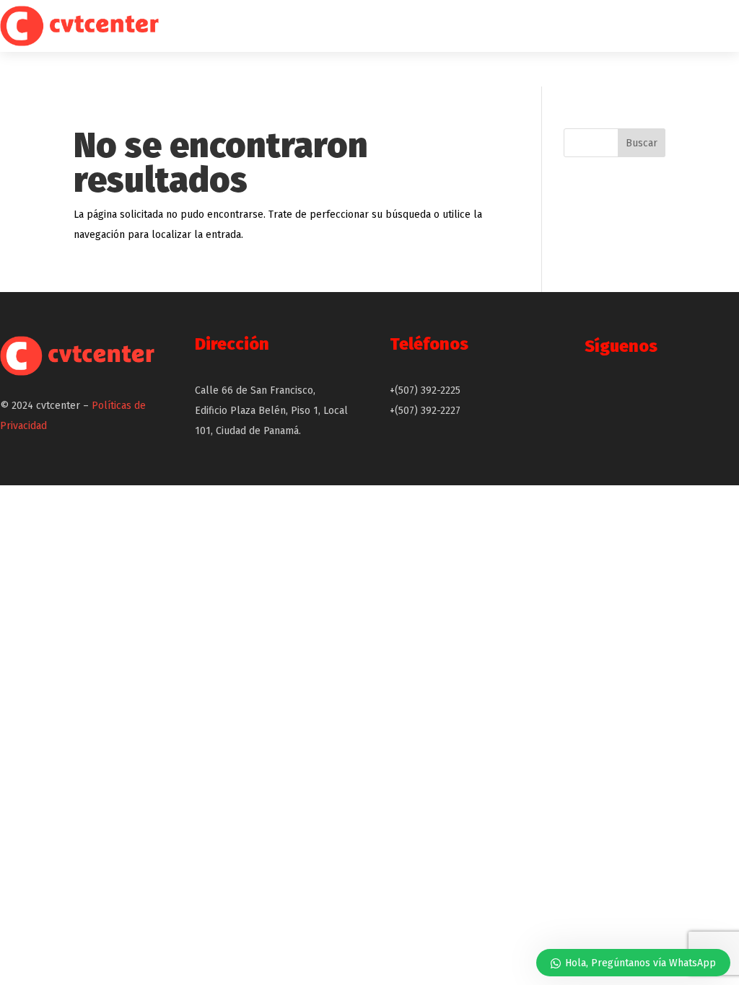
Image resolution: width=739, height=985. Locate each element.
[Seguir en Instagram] (675, 399)
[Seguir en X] (600, 399)
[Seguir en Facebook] (638, 399)
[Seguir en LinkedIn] (713, 399)
